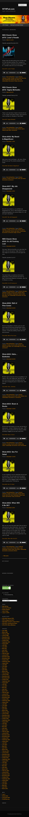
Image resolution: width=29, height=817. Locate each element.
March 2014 (5, 749)
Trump (15, 81)
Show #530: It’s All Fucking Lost (9, 283)
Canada (8, 78)
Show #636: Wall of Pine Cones (9, 304)
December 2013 (6, 754)
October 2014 (5, 738)
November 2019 (6, 638)
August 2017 (5, 682)
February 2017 (5, 692)
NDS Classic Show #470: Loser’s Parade (10, 36)
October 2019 (5, 640)
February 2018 (5, 673)
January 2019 (5, 655)
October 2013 (5, 757)
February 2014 (5, 751)
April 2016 (4, 708)
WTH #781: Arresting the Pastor (9, 623)
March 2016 (5, 710)
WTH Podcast (5, 25)
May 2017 (4, 687)
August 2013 (5, 761)
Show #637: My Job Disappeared (9, 187)
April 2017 (4, 689)
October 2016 (5, 699)
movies (3, 495)
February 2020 (5, 634)
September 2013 (6, 759)
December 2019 (6, 637)
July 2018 (4, 665)
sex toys (24, 295)
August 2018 (5, 663)
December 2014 (6, 735)
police (23, 294)
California (4, 78)
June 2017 (4, 686)
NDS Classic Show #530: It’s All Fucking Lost (10, 241)
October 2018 (5, 660)
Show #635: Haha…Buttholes (8, 386)
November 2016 (6, 697)
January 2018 (5, 674)
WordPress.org (5, 799)
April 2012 (4, 787)
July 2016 (4, 704)
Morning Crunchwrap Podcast (17, 25)
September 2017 (6, 681)
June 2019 (4, 647)
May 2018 (4, 668)
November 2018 (6, 658)
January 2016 (5, 713)
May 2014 (4, 746)
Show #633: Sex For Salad (8, 484)
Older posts (5, 555)
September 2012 (6, 778)
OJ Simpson (9, 294)
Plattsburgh (7, 79)
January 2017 (5, 694)
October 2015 (5, 718)
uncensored (20, 81)
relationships (5, 81)
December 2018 (6, 656)
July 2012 (4, 782)
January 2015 (5, 733)
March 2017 (5, 691)
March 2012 (5, 788)
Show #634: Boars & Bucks (8, 434)
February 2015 (5, 731)
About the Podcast (6, 608)
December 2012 (6, 774)
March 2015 (5, 730)
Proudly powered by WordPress (14, 814)
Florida (19, 129)
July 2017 (4, 684)
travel (19, 445)
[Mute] (20, 72)
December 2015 (6, 715)
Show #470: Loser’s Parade (8, 68)
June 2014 (4, 744)
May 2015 (4, 726)
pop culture (17, 79)
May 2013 (4, 765)
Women (15, 550)
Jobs (3, 231)
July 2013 (4, 762)
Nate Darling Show (10, 76)
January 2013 (5, 772)
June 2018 (4, 666)
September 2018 (6, 661)
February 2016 (5, 712)
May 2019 (4, 648)
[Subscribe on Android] (6, 589)
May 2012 (4, 785)
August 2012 (5, 780)
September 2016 (6, 700)
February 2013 (5, 770)
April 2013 (4, 767)
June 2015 (4, 725)
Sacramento (11, 81)
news (3, 79)
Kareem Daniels (6, 609)
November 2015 (6, 717)
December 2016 (6, 695)
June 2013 (4, 764)
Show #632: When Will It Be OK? (9, 538)
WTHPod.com (8, 9)
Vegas (15, 232)
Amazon (20, 76)
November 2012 (6, 775)
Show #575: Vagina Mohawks (8, 119)
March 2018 (5, 671)
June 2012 (4, 783)
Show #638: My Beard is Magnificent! (10, 165)
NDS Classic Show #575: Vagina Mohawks (11, 88)
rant (21, 79)
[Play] (4, 72)
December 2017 (6, 676)
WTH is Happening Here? (8, 620)
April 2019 (4, 650)
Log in (3, 794)
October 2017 (5, 679)
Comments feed (6, 797)
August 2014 (5, 741)
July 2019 (4, 645)
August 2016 (5, 702)
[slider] (24, 72)
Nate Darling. (5, 606)
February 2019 (5, 653)
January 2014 (5, 752)
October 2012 (5, 777)
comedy (12, 78)
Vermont (19, 232)
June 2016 (4, 705)
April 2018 (4, 669)
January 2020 (5, 635)
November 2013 (6, 756)
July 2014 (4, 743)
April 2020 (4, 630)
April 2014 (4, 748)
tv (14, 397)
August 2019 (5, 643)
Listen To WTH (5, 612)
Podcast (12, 79)
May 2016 (4, 707)
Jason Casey (5, 611)
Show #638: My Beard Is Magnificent (10, 137)
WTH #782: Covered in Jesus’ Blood (10, 621)
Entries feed (5, 796)
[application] (14, 72)
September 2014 (6, 739)
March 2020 (5, 632)
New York (24, 78)
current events (18, 78)
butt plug (25, 291)
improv (23, 129)
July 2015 (4, 723)
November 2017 (6, 678)
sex (21, 346)
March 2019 (5, 651)
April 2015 (4, 728)
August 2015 (5, 721)
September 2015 (6, 720)
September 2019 (6, 642)
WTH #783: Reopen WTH (8, 618)
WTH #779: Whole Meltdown (9, 625)
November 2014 (6, 736)
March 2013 (5, 769)
